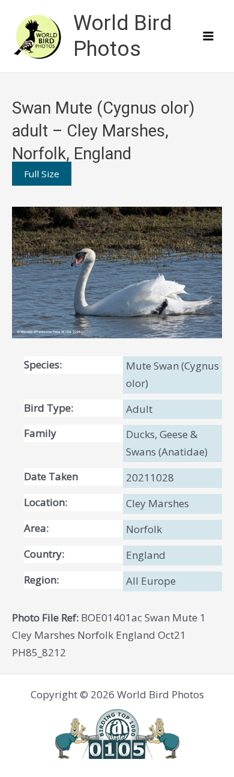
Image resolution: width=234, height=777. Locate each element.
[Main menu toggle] (209, 36)
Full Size (41, 174)
